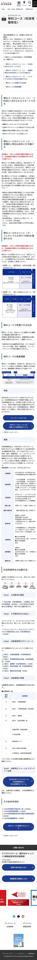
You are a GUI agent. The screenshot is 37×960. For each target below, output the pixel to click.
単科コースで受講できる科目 (16, 83)
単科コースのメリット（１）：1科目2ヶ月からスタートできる (18, 65)
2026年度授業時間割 (11, 811)
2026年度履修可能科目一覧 (13, 809)
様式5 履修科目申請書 (12, 671)
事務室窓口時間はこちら (18, 879)
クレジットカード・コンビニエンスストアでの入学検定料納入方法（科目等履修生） (18, 630)
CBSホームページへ (11, 432)
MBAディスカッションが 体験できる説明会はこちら (18, 426)
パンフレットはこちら (18, 418)
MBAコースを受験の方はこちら (18, 826)
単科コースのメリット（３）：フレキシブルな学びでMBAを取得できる (17, 77)
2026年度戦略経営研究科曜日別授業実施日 (19, 813)
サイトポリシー (21, 953)
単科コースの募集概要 (13, 87)
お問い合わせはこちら (18, 867)
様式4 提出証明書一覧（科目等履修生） (19, 666)
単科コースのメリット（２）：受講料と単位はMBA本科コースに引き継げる (17, 71)
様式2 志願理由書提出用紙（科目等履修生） (18, 660)
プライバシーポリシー (8, 953)
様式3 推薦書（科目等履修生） (15, 664)
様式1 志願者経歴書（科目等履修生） (18, 654)
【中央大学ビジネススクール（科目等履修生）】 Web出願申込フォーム (18, 781)
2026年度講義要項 (10, 818)
